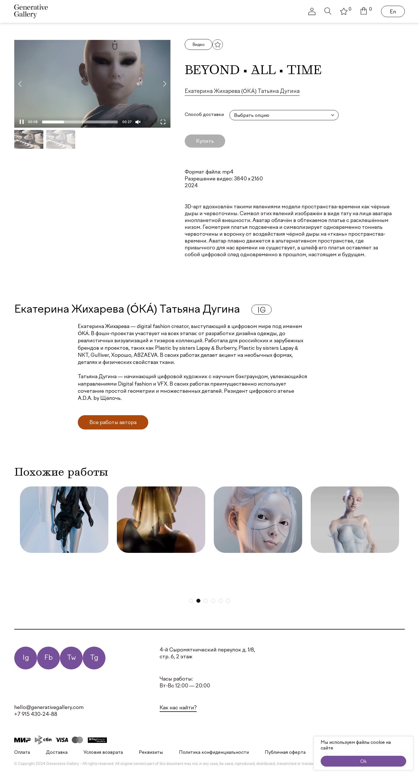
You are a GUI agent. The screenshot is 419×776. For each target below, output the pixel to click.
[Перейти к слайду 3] (206, 601)
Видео (198, 45)
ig (261, 310)
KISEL (329, 563)
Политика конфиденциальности (214, 752)
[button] (366, 11)
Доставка (57, 752)
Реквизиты (151, 752)
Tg (94, 658)
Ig (26, 658)
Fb (48, 658)
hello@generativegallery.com (49, 707)
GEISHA (140, 563)
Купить (205, 141)
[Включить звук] (138, 122)
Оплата (22, 752)
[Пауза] (22, 122)
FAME (38, 563)
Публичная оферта (285, 752)
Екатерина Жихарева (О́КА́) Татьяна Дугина (242, 91)
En (393, 12)
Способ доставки (204, 115)
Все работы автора (113, 422)
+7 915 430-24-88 (35, 714)
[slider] (79, 122)
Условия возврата (103, 752)
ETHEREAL (243, 563)
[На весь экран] (163, 122)
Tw (71, 658)
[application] (92, 84)
